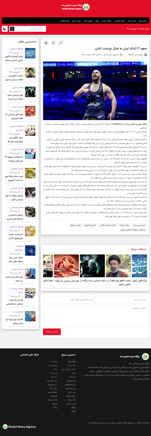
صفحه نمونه (71, 396)
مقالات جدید (106, 20)
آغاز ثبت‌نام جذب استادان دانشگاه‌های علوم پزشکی (14, 304)
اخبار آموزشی (119, 20)
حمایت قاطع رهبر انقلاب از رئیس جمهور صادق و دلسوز (14, 79)
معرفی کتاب (88, 20)
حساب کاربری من (69, 369)
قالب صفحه (52, 399)
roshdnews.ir (118, 124)
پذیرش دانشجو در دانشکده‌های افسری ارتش (15, 219)
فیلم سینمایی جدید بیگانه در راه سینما (88, 280)
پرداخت (54, 361)
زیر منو (54, 376)
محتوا (54, 403)
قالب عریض (71, 403)
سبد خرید (72, 392)
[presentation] (144, 271)
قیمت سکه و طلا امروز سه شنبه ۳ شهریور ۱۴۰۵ (14, 180)
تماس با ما (71, 365)
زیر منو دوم (52, 384)
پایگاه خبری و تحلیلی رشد (136, 124)
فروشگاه (54, 396)
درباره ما (72, 376)
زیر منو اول (71, 380)
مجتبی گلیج (76, 225)
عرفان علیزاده (124, 225)
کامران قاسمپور (90, 225)
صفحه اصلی (52, 392)
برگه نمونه (72, 361)
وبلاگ (73, 407)
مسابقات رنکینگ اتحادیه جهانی (132, 229)
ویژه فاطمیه (64, 20)
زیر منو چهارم (70, 384)
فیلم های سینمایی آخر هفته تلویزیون (62, 281)
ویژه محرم (76, 20)
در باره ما (53, 373)
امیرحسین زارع (139, 225)
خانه (55, 369)
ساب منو (53, 388)
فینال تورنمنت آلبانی (108, 225)
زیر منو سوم (71, 388)
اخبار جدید (132, 20)
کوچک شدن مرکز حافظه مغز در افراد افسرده (16, 261)
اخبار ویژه (142, 20)
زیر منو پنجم (52, 380)
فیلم (97, 20)
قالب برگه (72, 399)
